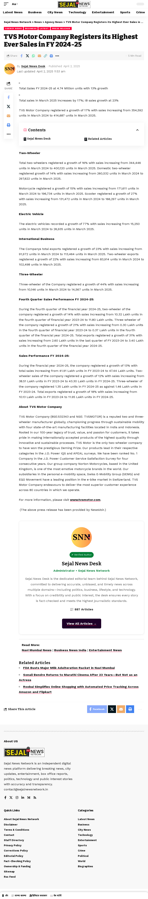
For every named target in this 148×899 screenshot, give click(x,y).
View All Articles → (82, 623)
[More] (57, 56)
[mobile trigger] (7, 4)
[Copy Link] (45, 56)
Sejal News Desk (33, 66)
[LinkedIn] (23, 798)
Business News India (70, 650)
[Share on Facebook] (21, 56)
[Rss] (35, 798)
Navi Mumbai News (36, 650)
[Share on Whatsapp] (33, 56)
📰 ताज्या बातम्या (18, 895)
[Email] (39, 56)
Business (31, 28)
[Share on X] (27, 56)
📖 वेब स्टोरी (55, 895)
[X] (11, 798)
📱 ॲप (5, 895)
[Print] (51, 56)
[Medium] (29, 798)
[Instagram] (17, 798)
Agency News (13, 28)
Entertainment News (105, 650)
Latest (44, 28)
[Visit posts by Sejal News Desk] (9, 69)
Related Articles (100, 139)
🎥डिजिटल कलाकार (38, 895)
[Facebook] (5, 798)
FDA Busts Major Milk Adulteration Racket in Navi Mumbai (69, 668)
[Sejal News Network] (74, 4)
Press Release (61, 28)
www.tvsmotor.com (85, 500)
